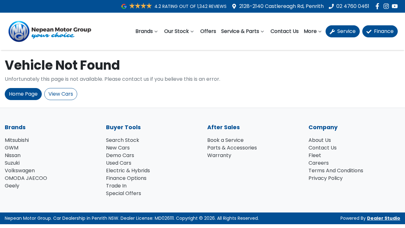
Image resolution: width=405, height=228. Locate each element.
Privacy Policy (325, 178)
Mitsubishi (17, 140)
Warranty (219, 155)
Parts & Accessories (232, 147)
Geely (12, 185)
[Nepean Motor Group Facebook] (378, 6)
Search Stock (122, 140)
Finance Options (126, 178)
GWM (11, 147)
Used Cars (118, 163)
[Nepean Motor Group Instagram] (387, 6)
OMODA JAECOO (26, 178)
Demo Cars (120, 155)
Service (346, 31)
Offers (208, 31)
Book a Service (225, 140)
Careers (318, 163)
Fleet (314, 155)
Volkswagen (20, 170)
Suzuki (12, 163)
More (310, 31)
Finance (383, 31)
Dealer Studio (383, 218)
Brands (144, 31)
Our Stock (176, 31)
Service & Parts (240, 31)
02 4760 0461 (352, 6)
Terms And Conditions (335, 170)
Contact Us (285, 31)
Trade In (116, 185)
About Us (319, 140)
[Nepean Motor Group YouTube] (396, 6)
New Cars (118, 147)
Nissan (13, 155)
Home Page (23, 94)
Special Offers (123, 193)
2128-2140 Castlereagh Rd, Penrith (281, 6)
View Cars (60, 94)
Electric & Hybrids (128, 170)
